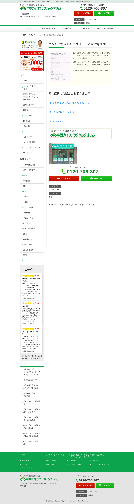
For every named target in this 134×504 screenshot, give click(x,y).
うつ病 (25, 197)
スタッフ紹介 (28, 115)
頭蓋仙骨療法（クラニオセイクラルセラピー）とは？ (31, 96)
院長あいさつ (28, 110)
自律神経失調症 (29, 165)
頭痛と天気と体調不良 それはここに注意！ (33, 434)
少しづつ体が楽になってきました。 (63, 112)
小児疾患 (26, 223)
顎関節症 (26, 181)
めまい (25, 191)
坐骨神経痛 (27, 213)
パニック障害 (28, 207)
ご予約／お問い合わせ (104, 29)
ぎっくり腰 (27, 244)
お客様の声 (67, 29)
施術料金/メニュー (48, 29)
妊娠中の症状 (28, 239)
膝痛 (25, 234)
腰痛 (25, 175)
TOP (29, 29)
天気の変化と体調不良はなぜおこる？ (31, 410)
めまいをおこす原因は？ (30, 442)
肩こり (25, 260)
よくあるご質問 (29, 142)
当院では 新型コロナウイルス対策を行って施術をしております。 (31, 372)
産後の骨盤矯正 (29, 170)
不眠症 (25, 202)
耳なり (25, 186)
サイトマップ (28, 153)
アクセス (85, 29)
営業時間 (26, 126)
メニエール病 (28, 218)
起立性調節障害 (29, 228)
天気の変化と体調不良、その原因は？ (30, 418)
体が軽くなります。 (57, 121)
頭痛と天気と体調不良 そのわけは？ (33, 426)
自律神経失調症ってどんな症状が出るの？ (31, 386)
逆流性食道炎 (28, 250)
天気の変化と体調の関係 (31, 402)
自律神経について (30, 380)
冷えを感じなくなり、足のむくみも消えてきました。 (70, 103)
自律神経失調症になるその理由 (31, 394)
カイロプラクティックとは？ (31, 87)
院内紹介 (26, 121)
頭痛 (25, 255)
